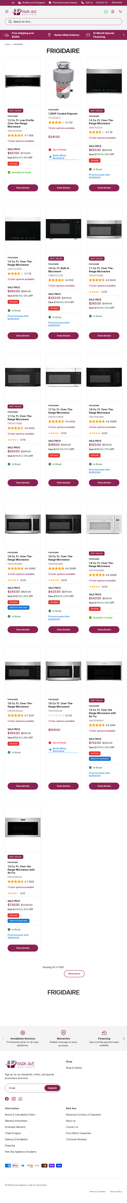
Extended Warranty (15, 1127)
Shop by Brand (74, 1067)
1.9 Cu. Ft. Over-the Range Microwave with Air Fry (102, 713)
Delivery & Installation (16, 1139)
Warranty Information (16, 1120)
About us (71, 1120)
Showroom (117, 2)
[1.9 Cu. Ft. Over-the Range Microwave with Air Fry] (104, 671)
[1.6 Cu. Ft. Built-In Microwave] (63, 229)
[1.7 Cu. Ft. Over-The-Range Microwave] (104, 229)
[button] (120, 11)
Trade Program (13, 1133)
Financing (10, 1145)
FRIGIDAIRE (18, 44)
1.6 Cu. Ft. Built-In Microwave (58, 270)
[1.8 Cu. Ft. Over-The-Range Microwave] (104, 377)
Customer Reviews (76, 1139)
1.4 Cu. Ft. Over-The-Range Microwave (101, 122)
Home (7, 44)
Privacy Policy (116, 1191)
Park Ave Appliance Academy (20, 1151)
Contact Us (101, 2)
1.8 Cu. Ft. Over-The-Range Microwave (101, 411)
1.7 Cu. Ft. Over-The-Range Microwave (101, 270)
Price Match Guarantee (78, 1133)
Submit (52, 1088)
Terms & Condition (97, 1191)
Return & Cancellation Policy (20, 1114)
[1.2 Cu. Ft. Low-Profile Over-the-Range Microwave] (23, 81)
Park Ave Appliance (20, 1185)
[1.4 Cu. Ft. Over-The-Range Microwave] (104, 81)
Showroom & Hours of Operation (83, 1114)
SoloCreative (41, 1185)
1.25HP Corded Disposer (63, 113)
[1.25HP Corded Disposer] (63, 81)
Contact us (72, 1127)
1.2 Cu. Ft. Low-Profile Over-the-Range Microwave (21, 123)
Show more (74, 973)
